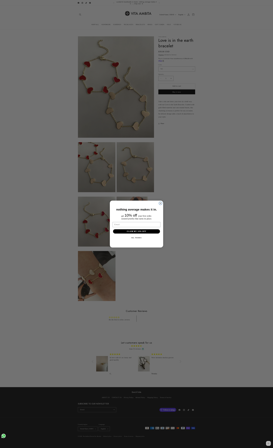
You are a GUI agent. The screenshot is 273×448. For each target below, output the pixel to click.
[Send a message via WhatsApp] (3, 435)
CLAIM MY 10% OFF (136, 231)
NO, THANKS (136, 238)
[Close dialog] (160, 203)
